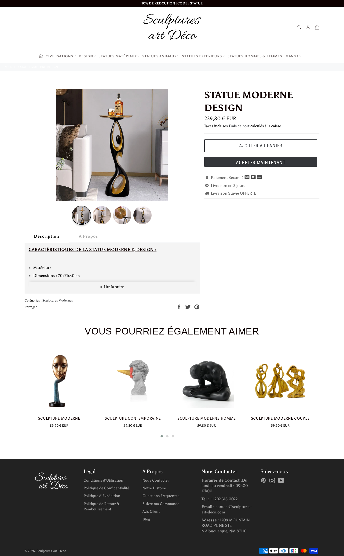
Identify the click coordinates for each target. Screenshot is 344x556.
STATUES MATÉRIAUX (118, 56)
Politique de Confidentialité (106, 488)
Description (46, 236)
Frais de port (239, 126)
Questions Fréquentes (161, 496)
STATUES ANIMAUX (159, 56)
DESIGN (86, 56)
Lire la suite (113, 286)
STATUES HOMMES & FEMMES (254, 56)
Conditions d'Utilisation (103, 480)
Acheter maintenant (260, 162)
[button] (162, 436)
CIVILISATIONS (59, 56)
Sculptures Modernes (57, 300)
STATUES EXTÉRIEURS (202, 56)
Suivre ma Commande (161, 503)
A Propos (88, 236)
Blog (146, 519)
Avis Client (151, 511)
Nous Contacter (156, 480)
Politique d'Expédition (102, 496)
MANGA (292, 56)
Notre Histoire (154, 488)
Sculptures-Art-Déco (51, 551)
